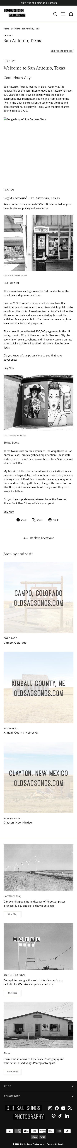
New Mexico (12, 818)
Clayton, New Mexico (18, 822)
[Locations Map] (38, 867)
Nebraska (10, 728)
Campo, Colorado (15, 642)
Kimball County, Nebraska (21, 732)
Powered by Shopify (55, 1144)
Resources (12, 1096)
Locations (15, 28)
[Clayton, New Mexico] (38, 777)
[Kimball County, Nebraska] (38, 687)
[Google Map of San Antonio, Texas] (38, 145)
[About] (38, 1025)
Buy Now (9, 368)
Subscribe (12, 993)
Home (6, 28)
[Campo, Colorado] (38, 597)
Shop (7, 1086)
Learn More (12, 1072)
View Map (12, 914)
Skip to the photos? (62, 50)
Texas (7, 35)
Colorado (11, 638)
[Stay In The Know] (38, 946)
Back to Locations (41, 538)
